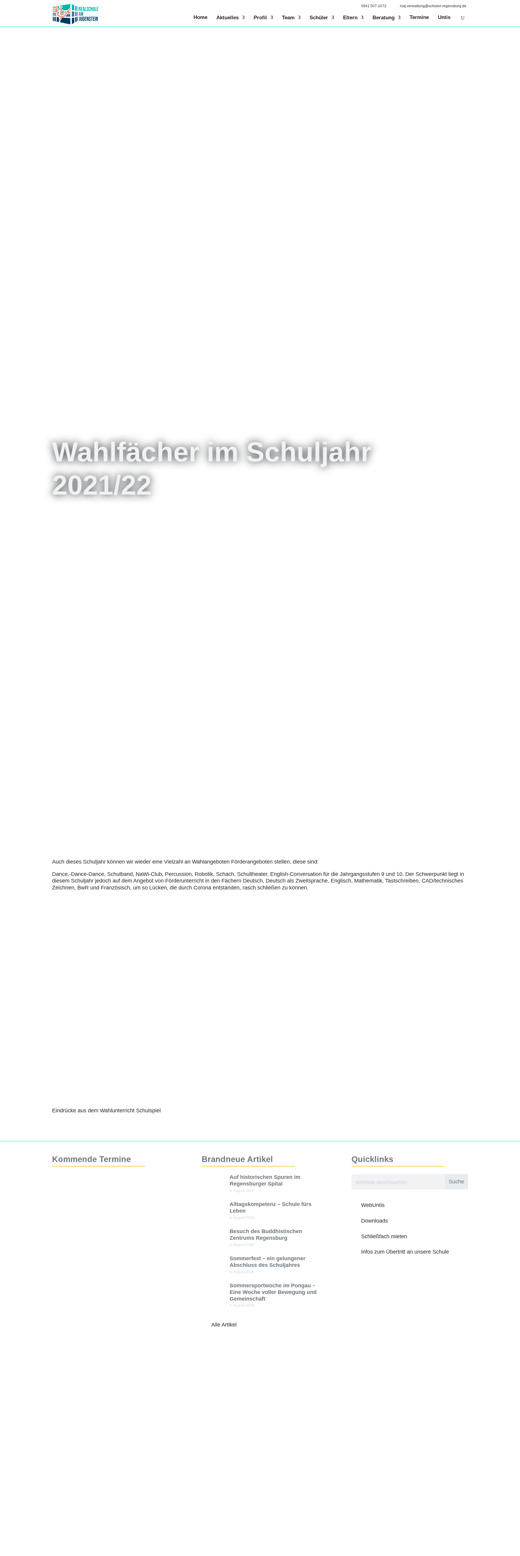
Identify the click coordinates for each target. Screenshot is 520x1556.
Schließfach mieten (384, 1236)
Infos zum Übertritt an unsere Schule (405, 1252)
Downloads (374, 1221)
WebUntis (373, 1205)
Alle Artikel (224, 1325)
